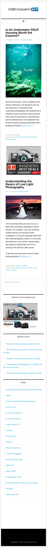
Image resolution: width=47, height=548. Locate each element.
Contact (9, 430)
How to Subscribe (13, 448)
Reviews (9, 489)
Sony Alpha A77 (12, 494)
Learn (18, 135)
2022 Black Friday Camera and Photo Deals (24, 390)
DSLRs (9, 442)
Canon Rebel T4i (13, 425)
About (8, 395)
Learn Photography (14, 454)
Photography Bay (23, 9)
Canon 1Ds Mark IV (14, 413)
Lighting (24, 266)
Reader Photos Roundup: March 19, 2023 (23, 359)
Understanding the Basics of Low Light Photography (19, 184)
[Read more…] (28, 126)
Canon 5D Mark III (13, 419)
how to (18, 137)
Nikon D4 (10, 465)
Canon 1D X (11, 407)
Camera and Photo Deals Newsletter (21, 401)
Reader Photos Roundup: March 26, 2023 (23, 344)
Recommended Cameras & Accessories (22, 483)
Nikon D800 (11, 471)
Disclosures (11, 436)
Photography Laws (13, 477)
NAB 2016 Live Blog (14, 460)
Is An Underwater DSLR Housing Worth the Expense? (22, 32)
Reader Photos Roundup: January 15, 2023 (24, 373)
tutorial (13, 270)
